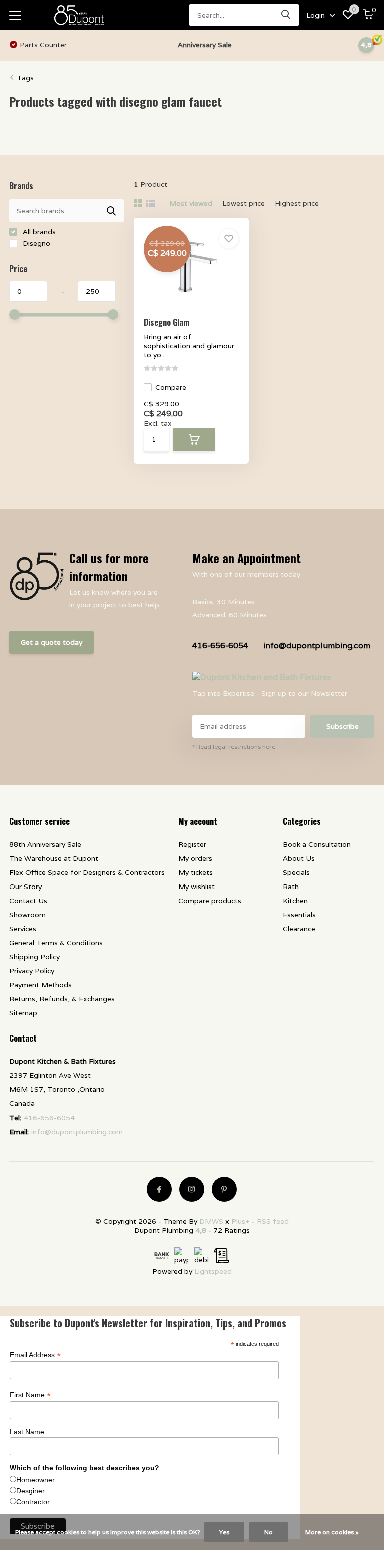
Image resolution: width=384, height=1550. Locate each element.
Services (23, 928)
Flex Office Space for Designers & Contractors (87, 872)
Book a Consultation (317, 844)
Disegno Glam (167, 322)
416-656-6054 (220, 645)
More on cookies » (332, 1532)
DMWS (212, 1221)
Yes (225, 1532)
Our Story (26, 886)
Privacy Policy (32, 970)
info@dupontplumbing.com (317, 645)
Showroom (28, 914)
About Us (299, 858)
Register (192, 844)
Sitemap (24, 1012)
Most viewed (191, 203)
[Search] (286, 15)
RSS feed (273, 1221)
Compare (171, 387)
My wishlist (196, 886)
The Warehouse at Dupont (54, 858)
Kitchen (295, 900)
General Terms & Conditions (56, 942)
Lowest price (243, 203)
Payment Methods (41, 984)
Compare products (210, 900)
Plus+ (241, 1221)
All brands (38, 231)
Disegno (35, 243)
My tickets (195, 872)
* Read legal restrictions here (234, 746)
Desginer (30, 1491)
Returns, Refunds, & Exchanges (62, 998)
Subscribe (342, 726)
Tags (25, 77)
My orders (195, 858)
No (268, 1532)
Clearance (299, 928)
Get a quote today (51, 642)
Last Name (27, 1432)
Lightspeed (213, 1271)
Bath (291, 886)
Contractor (33, 1502)
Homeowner (35, 1480)
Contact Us (29, 900)
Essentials (299, 914)
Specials (296, 872)
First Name (30, 1395)
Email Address (35, 1355)
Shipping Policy (35, 956)
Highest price (297, 203)
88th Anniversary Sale (46, 844)
